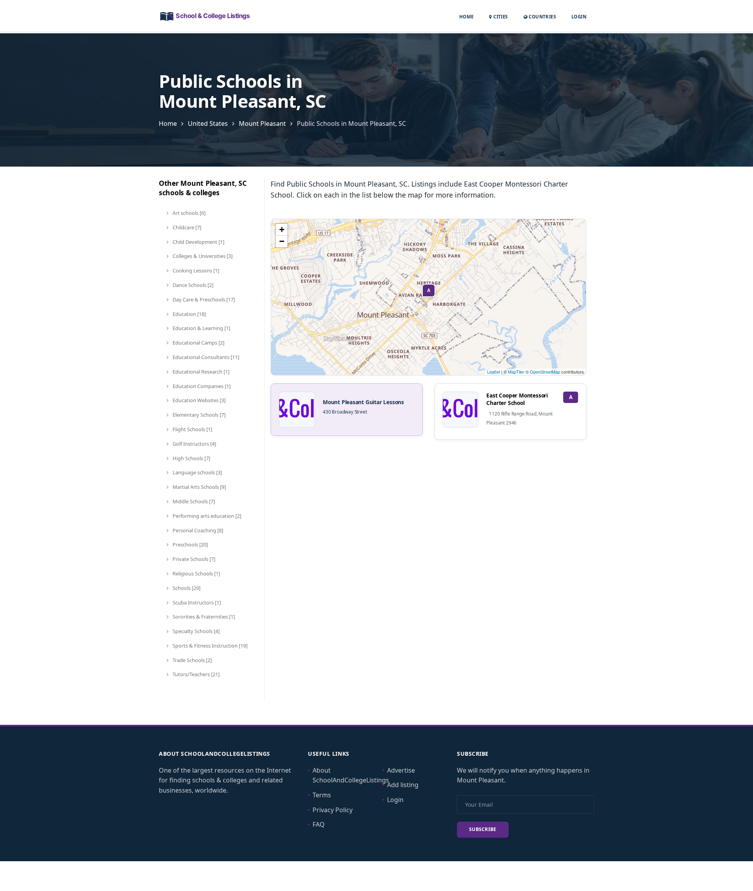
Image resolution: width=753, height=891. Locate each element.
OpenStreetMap (545, 371)
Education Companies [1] (201, 386)
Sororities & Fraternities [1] (203, 616)
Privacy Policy (333, 810)
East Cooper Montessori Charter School (516, 399)
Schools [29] (185, 588)
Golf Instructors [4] (193, 443)
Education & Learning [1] (200, 328)
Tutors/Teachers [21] (195, 674)
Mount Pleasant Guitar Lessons (363, 402)
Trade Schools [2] (191, 660)
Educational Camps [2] (197, 342)
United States (208, 123)
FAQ (319, 824)
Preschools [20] (189, 544)
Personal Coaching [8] (197, 530)
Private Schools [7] (193, 559)
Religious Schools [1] (195, 573)
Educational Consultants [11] (205, 357)
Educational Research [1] (200, 371)
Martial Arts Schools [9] (198, 486)
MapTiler (516, 371)
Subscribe (483, 829)
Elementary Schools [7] (198, 414)
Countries (541, 16)
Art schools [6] (188, 212)
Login (578, 16)
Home (466, 17)
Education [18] (188, 314)
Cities (499, 17)
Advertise (401, 770)
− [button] (281, 241)
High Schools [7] (190, 458)
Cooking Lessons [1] (195, 270)
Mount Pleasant (262, 123)
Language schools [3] (196, 472)
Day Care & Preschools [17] (203, 299)
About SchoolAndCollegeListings (351, 775)
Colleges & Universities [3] (202, 255)
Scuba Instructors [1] (196, 602)
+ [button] (281, 229)
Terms (322, 795)
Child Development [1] (197, 241)
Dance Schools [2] (192, 285)
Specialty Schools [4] (195, 631)
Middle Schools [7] (193, 501)
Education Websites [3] (198, 400)
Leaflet (493, 371)
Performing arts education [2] (206, 515)
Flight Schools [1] (191, 429)
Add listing (402, 784)
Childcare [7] (186, 227)
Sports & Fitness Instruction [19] (209, 645)
